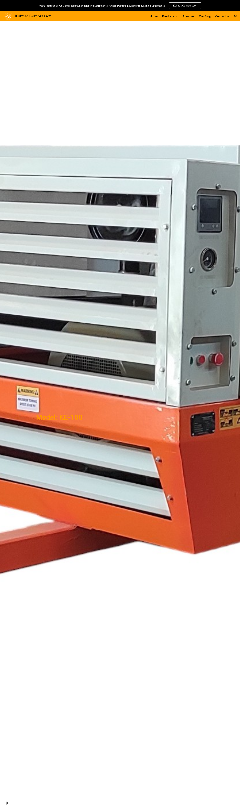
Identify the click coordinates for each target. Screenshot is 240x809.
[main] (59, 415)
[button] (236, 16)
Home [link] (154, 16)
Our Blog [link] (205, 16)
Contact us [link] (222, 16)
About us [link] (188, 16)
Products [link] (168, 16)
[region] (120, 5)
